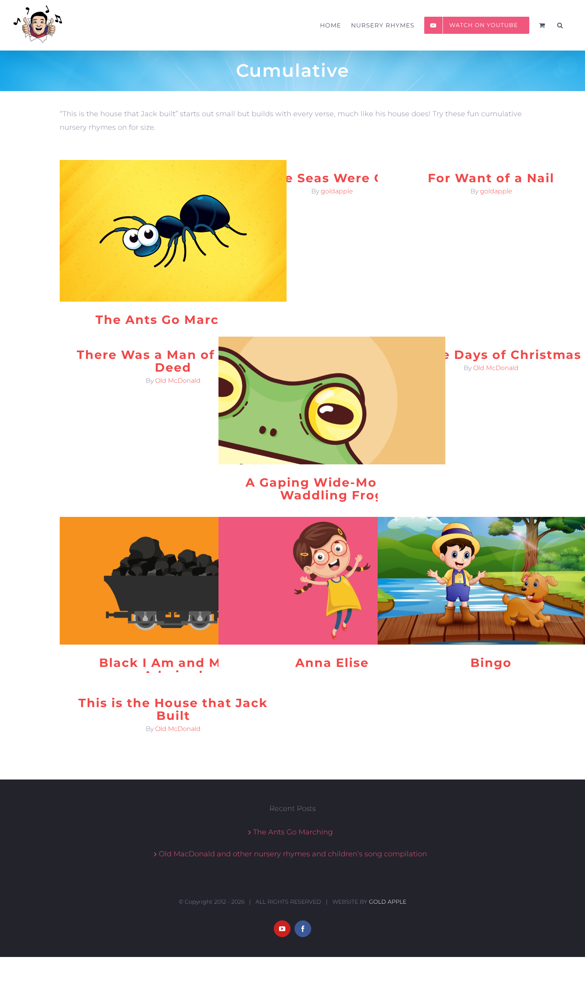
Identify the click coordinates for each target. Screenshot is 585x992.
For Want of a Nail (491, 178)
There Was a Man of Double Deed (173, 361)
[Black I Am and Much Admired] (173, 581)
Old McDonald (178, 380)
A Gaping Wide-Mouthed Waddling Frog (332, 489)
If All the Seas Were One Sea (332, 178)
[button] (560, 25)
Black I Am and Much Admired (173, 669)
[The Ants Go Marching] (173, 231)
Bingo (491, 662)
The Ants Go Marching (173, 319)
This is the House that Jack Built (173, 709)
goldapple (337, 191)
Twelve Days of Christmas (491, 354)
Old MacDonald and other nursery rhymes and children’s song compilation (293, 854)
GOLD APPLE (387, 901)
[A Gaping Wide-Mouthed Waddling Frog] (331, 400)
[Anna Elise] (331, 581)
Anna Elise (332, 662)
